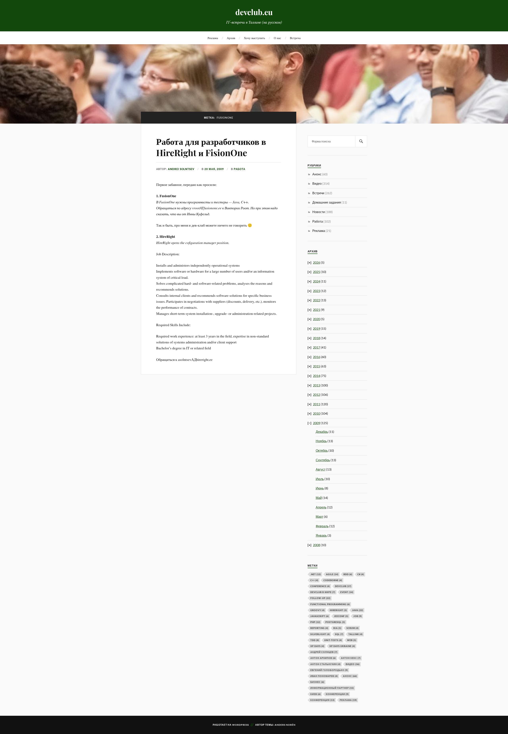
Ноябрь (321, 441)
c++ (314, 580)
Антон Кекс (351, 658)
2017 (316, 347)
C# (360, 574)
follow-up (320, 598)
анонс (350, 676)
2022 (316, 300)
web (351, 640)
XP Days (317, 646)
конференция (322, 700)
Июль (320, 479)
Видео (317, 183)
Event (346, 592)
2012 (316, 394)
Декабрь (322, 431)
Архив (231, 38)
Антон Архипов (323, 658)
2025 (316, 272)
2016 (316, 357)
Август (320, 469)
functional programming (330, 604)
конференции (337, 694)
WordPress (240, 724)
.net (315, 574)
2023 (316, 291)
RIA (337, 628)
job (357, 616)
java (357, 610)
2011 (316, 404)
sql (339, 634)
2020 (316, 319)
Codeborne (332, 580)
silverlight (320, 634)
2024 (316, 281)
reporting (319, 628)
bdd (347, 574)
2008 (316, 545)
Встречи (318, 193)
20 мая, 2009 (214, 169)
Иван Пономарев (324, 676)
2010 (316, 413)
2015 (316, 366)
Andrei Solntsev (181, 169)
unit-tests (333, 640)
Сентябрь (323, 460)
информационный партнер (332, 688)
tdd (314, 640)
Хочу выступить (254, 38)
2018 (316, 338)
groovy (317, 610)
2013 (316, 385)
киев (315, 694)
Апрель (321, 507)
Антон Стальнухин (325, 664)
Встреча (295, 38)
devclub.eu (254, 12)
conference (320, 586)
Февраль (322, 526)
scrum (352, 628)
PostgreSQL (335, 622)
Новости (318, 212)
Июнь (320, 488)
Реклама (213, 38)
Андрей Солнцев (323, 652)
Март (319, 516)
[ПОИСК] (361, 141)
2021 (316, 309)
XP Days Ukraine (342, 646)
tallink (355, 634)
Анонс (316, 174)
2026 (316, 262)
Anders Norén (285, 724)
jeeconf (341, 616)
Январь (321, 535)
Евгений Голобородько (329, 670)
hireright (338, 610)
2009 (316, 423)
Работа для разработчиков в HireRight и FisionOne (211, 146)
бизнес (317, 682)
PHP (315, 622)
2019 (316, 328)
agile (332, 574)
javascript (319, 616)
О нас (277, 38)
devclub (343, 586)
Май (319, 498)
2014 (316, 376)
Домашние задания (326, 202)
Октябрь (322, 450)
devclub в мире (322, 592)
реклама (348, 700)
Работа (239, 169)
